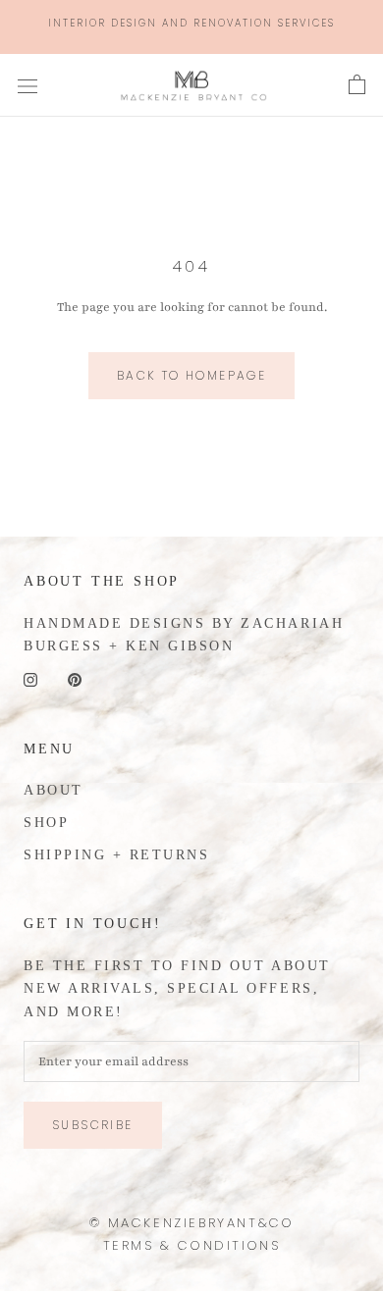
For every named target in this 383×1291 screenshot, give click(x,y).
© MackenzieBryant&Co (192, 1223)
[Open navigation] (27, 85)
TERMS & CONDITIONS (192, 1245)
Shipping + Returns (116, 855)
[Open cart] (357, 85)
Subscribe (93, 1124)
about (53, 790)
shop (46, 822)
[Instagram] (30, 679)
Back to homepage (191, 375)
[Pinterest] (75, 679)
